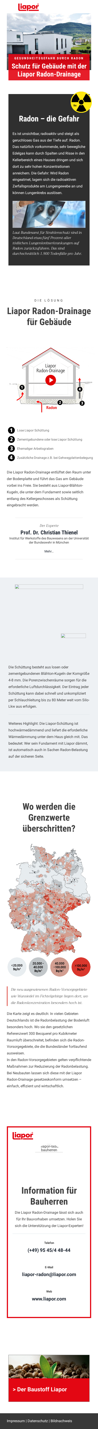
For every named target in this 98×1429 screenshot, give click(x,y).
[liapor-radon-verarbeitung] (49, 586)
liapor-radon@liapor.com (49, 1274)
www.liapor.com (49, 1299)
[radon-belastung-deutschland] (49, 845)
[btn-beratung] (73, 635)
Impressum (16, 1421)
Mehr (48, 551)
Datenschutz (38, 1421)
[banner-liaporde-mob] (49, 1356)
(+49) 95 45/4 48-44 (49, 1250)
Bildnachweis (61, 1421)
